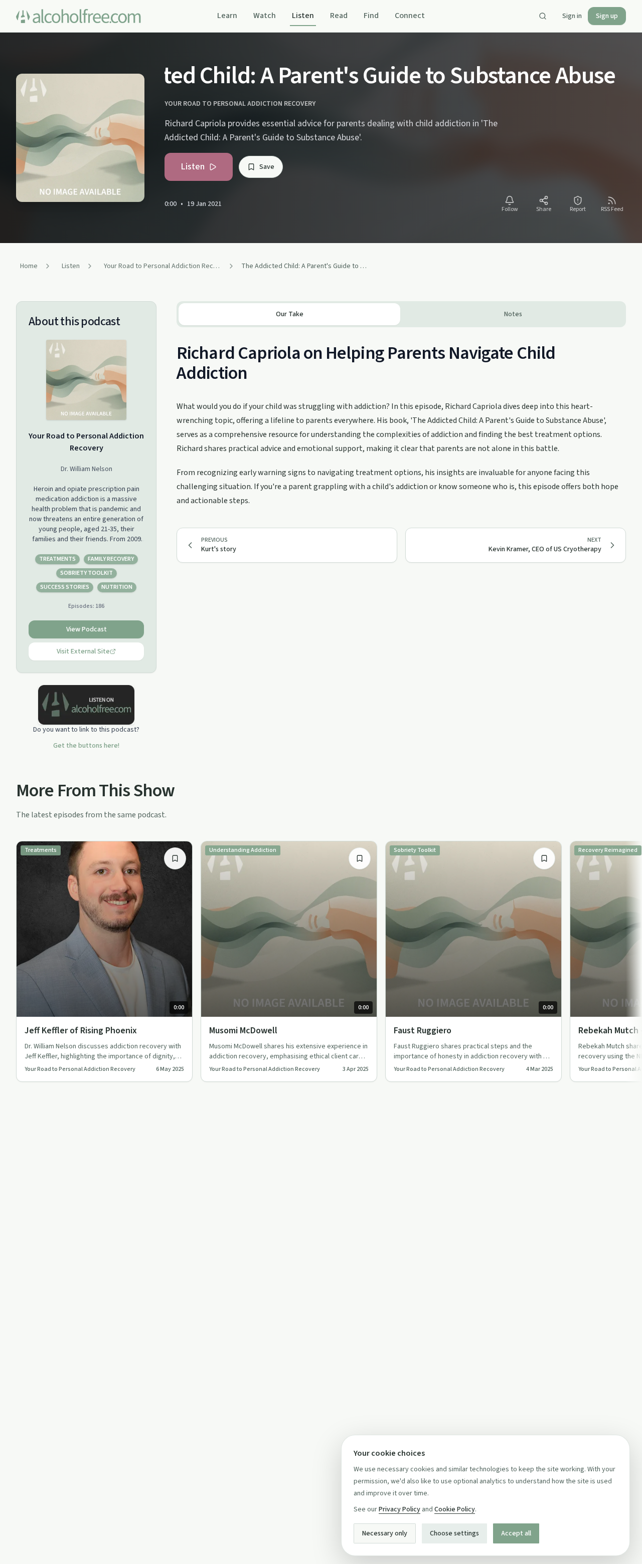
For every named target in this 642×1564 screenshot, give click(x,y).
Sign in (572, 16)
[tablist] (401, 314)
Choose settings (454, 1533)
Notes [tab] (513, 314)
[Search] (543, 16)
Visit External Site (83, 651)
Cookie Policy (454, 1509)
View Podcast (86, 629)
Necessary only (384, 1533)
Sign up (607, 16)
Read (339, 15)
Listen (303, 15)
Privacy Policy (399, 1509)
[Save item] (175, 858)
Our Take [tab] (289, 314)
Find (371, 15)
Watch (264, 15)
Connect (410, 15)
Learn (227, 15)
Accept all (516, 1533)
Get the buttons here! (86, 746)
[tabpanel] (401, 417)
